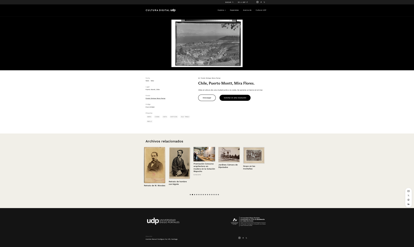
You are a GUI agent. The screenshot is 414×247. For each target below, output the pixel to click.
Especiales (234, 10)
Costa (165, 117)
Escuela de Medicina (253, 167)
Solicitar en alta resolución (235, 98)
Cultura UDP (261, 10)
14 (218, 194)
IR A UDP (242, 2)
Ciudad (157, 117)
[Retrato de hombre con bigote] (154, 163)
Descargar (207, 98)
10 (209, 194)
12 (214, 194)
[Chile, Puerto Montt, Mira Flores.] (207, 43)
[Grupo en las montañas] (229, 155)
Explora (221, 10)
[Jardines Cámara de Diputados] (204, 154)
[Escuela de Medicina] (254, 156)
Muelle (149, 121)
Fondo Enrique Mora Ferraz (155, 98)
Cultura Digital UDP (161, 11)
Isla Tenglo (185, 117)
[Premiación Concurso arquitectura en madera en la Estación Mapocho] (179, 154)
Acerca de (247, 10)
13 (216, 194)
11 (211, 194)
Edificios (173, 117)
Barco (149, 117)
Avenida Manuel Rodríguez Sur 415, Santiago (162, 239)
